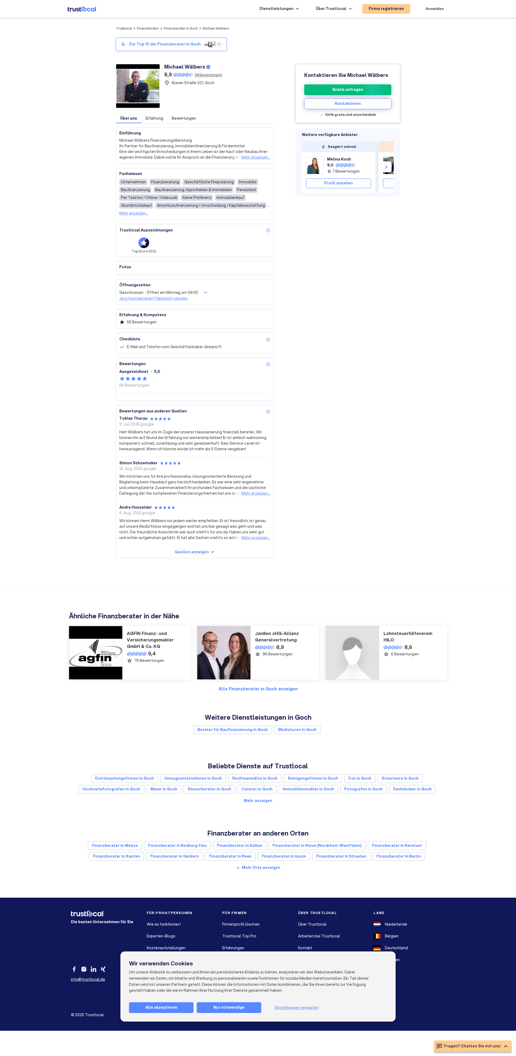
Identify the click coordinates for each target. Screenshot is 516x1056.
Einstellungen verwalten (296, 1007)
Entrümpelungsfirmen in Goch (124, 778)
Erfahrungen (233, 948)
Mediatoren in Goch (297, 729)
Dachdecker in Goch (412, 789)
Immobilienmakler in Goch (308, 789)
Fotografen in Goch (363, 789)
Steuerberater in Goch (209, 789)
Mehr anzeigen (258, 800)
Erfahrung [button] (154, 118)
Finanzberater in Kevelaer (397, 845)
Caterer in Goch (257, 789)
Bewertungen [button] (184, 118)
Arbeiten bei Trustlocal (319, 936)
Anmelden (434, 8)
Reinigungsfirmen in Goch (313, 778)
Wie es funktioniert (164, 924)
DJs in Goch (359, 778)
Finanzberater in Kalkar (239, 845)
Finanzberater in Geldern (174, 856)
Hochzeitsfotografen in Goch (111, 789)
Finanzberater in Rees (230, 856)
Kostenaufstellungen (166, 948)
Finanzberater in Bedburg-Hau (177, 845)
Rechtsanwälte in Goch (255, 778)
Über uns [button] (128, 118)
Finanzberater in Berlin (399, 856)
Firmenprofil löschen (241, 924)
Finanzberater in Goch (181, 28)
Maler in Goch (163, 789)
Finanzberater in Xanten (116, 856)
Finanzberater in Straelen (341, 856)
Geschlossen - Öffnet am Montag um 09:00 (158, 292)
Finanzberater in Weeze (115, 845)
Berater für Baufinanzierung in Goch (233, 729)
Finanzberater (148, 28)
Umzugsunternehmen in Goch (193, 778)
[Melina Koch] (315, 165)
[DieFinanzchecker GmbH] (392, 165)
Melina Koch (339, 159)
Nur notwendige (229, 1007)
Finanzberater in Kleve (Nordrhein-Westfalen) (317, 845)
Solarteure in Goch (400, 778)
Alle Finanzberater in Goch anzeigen (258, 689)
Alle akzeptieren (161, 1007)
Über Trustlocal (312, 924)
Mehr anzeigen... (255, 157)
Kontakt (305, 948)
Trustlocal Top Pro (239, 936)
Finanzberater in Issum (284, 856)
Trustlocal (124, 28)
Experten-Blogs (161, 936)
